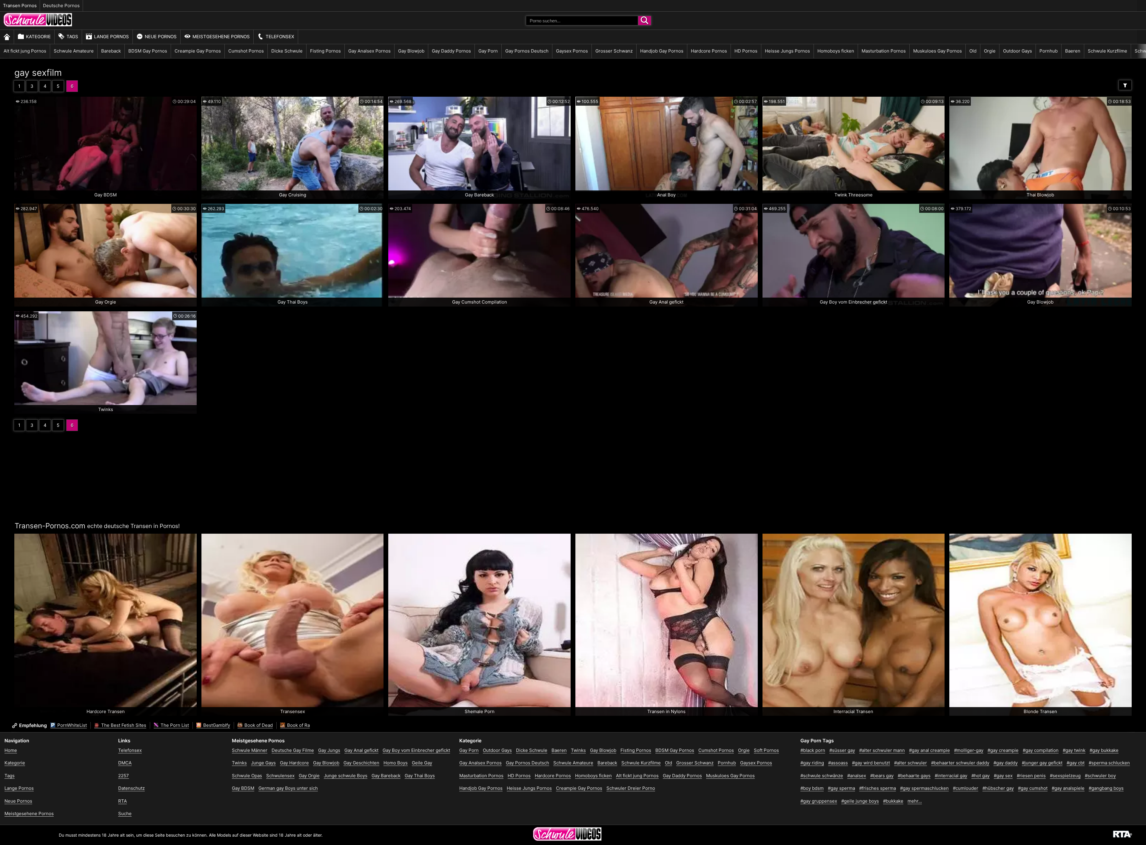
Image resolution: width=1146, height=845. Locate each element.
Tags (72, 36)
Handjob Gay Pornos (661, 51)
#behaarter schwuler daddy (960, 763)
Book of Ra (298, 725)
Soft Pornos (766, 750)
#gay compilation (1041, 750)
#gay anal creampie (929, 750)
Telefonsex (280, 36)
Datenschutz (131, 788)
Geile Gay (422, 763)
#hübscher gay (998, 788)
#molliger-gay (968, 750)
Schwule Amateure (74, 51)
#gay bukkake (1104, 750)
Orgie (990, 51)
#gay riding (812, 763)
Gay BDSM (243, 788)
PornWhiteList (71, 725)
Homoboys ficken (835, 51)
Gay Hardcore (294, 763)
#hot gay (980, 775)
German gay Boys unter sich (288, 788)
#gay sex (1003, 775)
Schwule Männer (249, 750)
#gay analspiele (1068, 788)
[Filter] (1125, 85)
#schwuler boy (1100, 775)
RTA (122, 801)
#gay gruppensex (818, 801)
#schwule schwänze (821, 775)
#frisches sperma (877, 788)
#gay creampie (1003, 750)
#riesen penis (1031, 775)
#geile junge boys (860, 801)
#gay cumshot (1033, 788)
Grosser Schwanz (614, 51)
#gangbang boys (1106, 788)
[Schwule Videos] (38, 25)
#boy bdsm (812, 788)
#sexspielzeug (1065, 775)
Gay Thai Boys (420, 775)
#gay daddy (1005, 763)
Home (10, 750)
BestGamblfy (216, 725)
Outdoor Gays (1017, 51)
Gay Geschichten (361, 763)
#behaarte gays (914, 775)
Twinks (239, 763)
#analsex (856, 775)
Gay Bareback (386, 775)
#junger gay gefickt (1042, 763)
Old (972, 51)
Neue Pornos (161, 36)
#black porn (812, 750)
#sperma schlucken (1109, 763)
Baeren (1072, 51)
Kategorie (38, 36)
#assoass (838, 763)
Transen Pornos (20, 5)
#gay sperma (841, 788)
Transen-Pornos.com (50, 525)
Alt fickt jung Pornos (25, 51)
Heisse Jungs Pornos (787, 51)
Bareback (111, 51)
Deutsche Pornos (61, 5)
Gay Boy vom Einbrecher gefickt (416, 750)
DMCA (125, 763)
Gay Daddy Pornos (451, 51)
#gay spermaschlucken (924, 788)
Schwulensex (280, 775)
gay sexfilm (38, 72)
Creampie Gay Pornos (198, 51)
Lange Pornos (111, 36)
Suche (125, 813)
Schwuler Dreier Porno (630, 788)
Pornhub (1048, 51)
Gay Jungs (329, 750)
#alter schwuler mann (882, 750)
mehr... (915, 801)
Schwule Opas (247, 775)
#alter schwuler (910, 763)
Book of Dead (258, 725)
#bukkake (893, 801)
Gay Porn (488, 51)
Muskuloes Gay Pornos (937, 51)
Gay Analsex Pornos (369, 51)
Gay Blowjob (411, 51)
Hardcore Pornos (709, 51)
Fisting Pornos (325, 51)
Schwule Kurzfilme (1107, 51)
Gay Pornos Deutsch (527, 51)
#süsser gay (842, 750)
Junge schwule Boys (345, 775)
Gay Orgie (309, 775)
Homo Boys (395, 763)
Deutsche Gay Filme (293, 750)
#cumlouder (965, 788)
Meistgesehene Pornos (221, 36)
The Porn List (174, 725)
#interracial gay (951, 775)
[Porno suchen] (644, 20)
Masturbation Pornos (884, 51)
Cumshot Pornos (246, 51)
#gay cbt (1076, 763)
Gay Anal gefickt (361, 750)
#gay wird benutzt (871, 763)
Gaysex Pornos (572, 51)
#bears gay (882, 775)
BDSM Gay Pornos (147, 51)
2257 (123, 775)
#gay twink (1074, 750)
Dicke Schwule (287, 51)
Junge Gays (263, 763)
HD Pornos (745, 51)
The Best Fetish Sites (123, 725)
